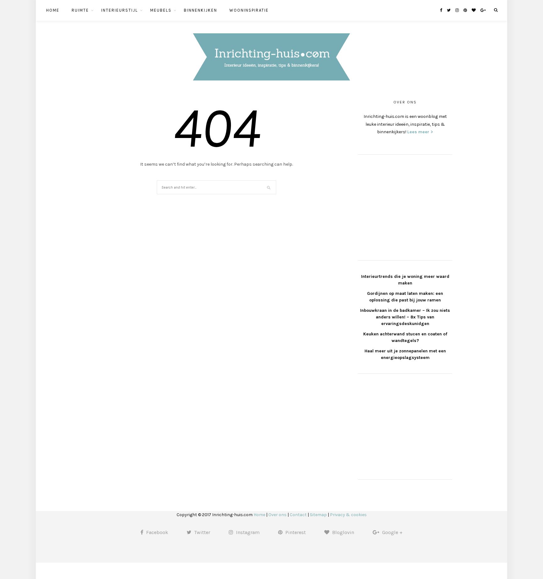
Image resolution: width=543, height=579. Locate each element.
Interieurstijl (119, 10)
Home (52, 10)
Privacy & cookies (348, 514)
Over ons (277, 514)
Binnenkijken (200, 10)
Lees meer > (420, 132)
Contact (298, 514)
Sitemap (318, 514)
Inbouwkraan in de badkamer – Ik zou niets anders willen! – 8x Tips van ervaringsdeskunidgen (405, 317)
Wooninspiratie (249, 10)
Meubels (161, 10)
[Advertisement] (405, 206)
